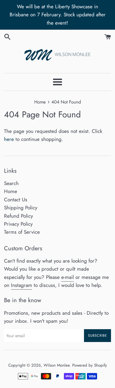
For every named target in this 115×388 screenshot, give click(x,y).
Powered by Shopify (89, 365)
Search (11, 183)
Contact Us (15, 199)
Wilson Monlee (57, 365)
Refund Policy (18, 216)
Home (10, 191)
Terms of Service (22, 232)
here (9, 139)
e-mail (67, 277)
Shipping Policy (20, 207)
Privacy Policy (18, 224)
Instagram (21, 285)
